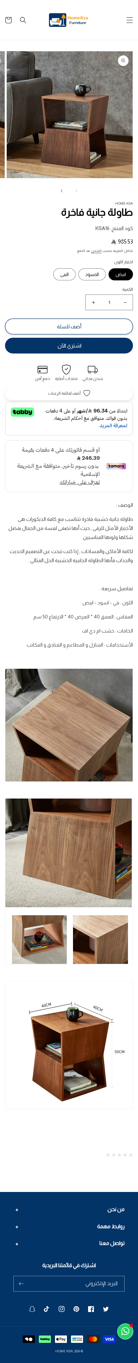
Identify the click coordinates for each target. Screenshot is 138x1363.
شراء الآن (69, 345)
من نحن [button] (116, 1209)
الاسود (92, 274)
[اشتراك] (21, 1284)
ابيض (121, 274)
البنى (64, 274)
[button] (129, 20)
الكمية (127, 289)
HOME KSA (64, 1351)
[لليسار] (76, 190)
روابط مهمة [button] (111, 1226)
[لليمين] (61, 190)
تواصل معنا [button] (112, 1243)
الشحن (96, 251)
